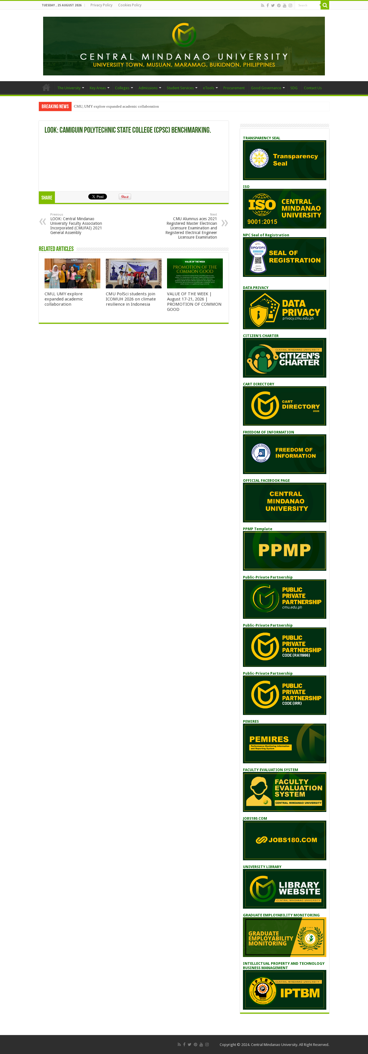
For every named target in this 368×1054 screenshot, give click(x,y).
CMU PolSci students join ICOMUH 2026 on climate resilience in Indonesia (131, 299)
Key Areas (98, 88)
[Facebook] (267, 5)
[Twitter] (273, 5)
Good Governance (266, 88)
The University (68, 88)
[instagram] (290, 5)
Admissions (148, 88)
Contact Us (313, 88)
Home (46, 87)
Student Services (180, 88)
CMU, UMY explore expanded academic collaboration (116, 106)
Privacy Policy (101, 5)
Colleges (122, 88)
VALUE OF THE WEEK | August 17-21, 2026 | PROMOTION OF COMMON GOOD (194, 301)
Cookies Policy (129, 5)
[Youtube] (284, 5)
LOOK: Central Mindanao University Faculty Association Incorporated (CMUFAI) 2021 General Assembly (76, 224)
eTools (208, 88)
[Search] (325, 5)
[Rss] (262, 5)
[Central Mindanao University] (184, 45)
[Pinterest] (279, 5)
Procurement (234, 88)
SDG (294, 88)
